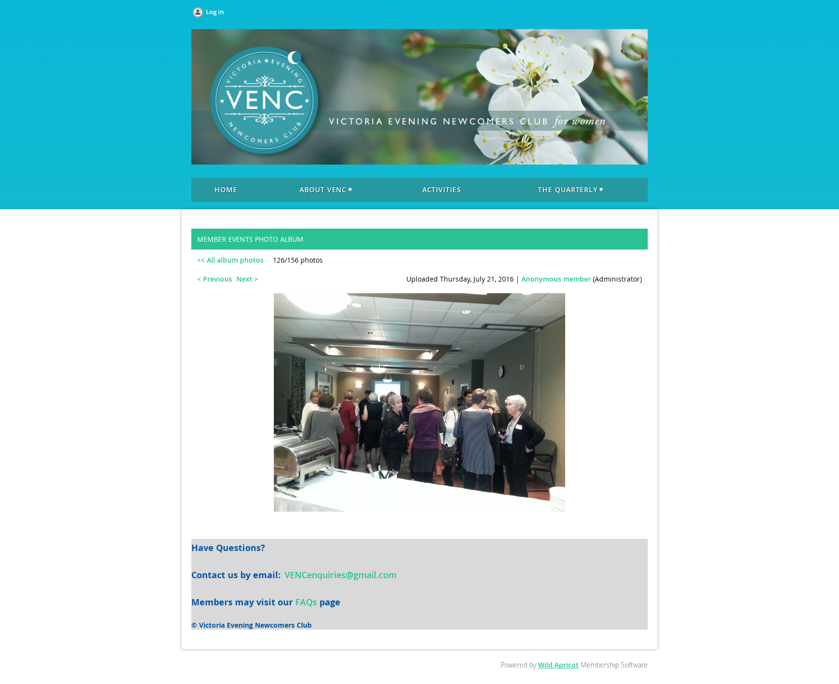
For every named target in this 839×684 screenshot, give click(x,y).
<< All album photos (230, 260)
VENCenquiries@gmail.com (341, 575)
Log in (215, 11)
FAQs (306, 602)
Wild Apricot (558, 664)
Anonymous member (556, 279)
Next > (247, 279)
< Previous (214, 279)
